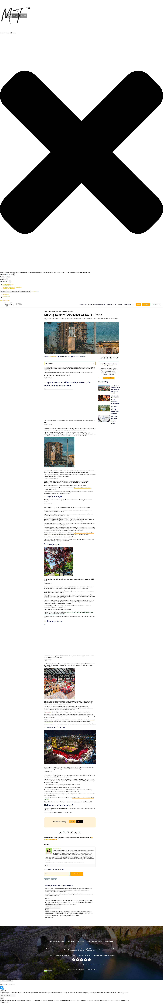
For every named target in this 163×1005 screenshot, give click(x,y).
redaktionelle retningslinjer (73, 944)
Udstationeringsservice (57, 941)
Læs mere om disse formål (9, 288)
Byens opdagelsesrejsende (96, 304)
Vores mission (71, 941)
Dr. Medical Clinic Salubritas (56, 534)
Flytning (51, 311)
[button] (81, 153)
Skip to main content (5, 300)
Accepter (3, 291)
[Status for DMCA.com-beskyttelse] (48, 971)
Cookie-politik (6, 294)
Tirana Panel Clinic (76, 612)
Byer (88, 941)
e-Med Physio (68, 612)
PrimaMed (91, 720)
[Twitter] (104, 357)
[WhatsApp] (114, 357)
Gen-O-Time (75, 797)
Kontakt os (127, 304)
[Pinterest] (107, 357)
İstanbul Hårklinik (53, 613)
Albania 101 (82, 304)
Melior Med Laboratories (80, 532)
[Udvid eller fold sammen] (93, 363)
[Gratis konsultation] (108, 376)
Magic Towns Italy (79, 964)
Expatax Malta (100, 964)
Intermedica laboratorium (50, 489)
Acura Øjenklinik (85, 612)
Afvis (8, 291)
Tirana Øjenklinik (61, 613)
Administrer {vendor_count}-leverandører (12, 287)
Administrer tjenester (7, 285)
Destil (50, 485)
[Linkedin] (45, 865)
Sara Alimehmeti (52, 356)
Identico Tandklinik (48, 721)
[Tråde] (117, 357)
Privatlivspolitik (6, 296)
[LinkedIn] (111, 357)
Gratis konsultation (108, 377)
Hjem (46, 311)
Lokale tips (47, 879)
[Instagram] (47, 865)
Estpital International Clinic (84, 797)
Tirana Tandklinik (67, 534)
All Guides (118, 304)
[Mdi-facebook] (73, 959)
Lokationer (53, 879)
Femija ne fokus (76, 534)
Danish (156, 304)
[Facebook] (101, 357)
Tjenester (110, 304)
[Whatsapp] (89, 959)
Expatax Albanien (90, 964)
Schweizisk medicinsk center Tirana (82, 487)
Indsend (76, 873)
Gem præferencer (25, 291)
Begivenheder (47, 712)
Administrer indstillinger (8, 284)
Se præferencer (15, 291)
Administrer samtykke (6, 980)
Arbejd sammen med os (92, 944)
